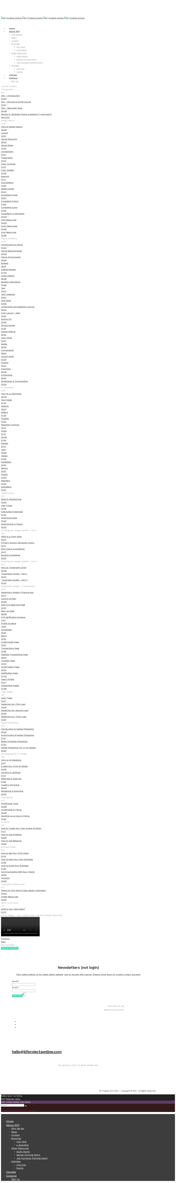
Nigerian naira (13, 1099)
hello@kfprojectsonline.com (37, 1051)
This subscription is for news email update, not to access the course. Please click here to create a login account (78, 975)
